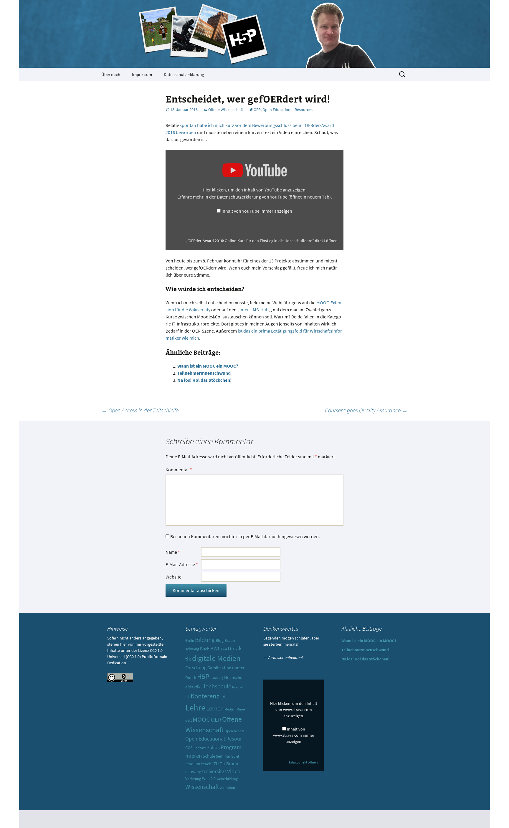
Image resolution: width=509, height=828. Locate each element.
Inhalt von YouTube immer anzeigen (257, 211)
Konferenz (205, 696)
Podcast (200, 748)
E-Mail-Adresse (182, 564)
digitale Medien (216, 658)
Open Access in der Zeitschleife (140, 410)
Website (173, 577)
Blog (220, 640)
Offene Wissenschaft (225, 109)
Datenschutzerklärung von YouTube (274, 197)
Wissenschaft (202, 787)
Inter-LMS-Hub (254, 310)
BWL (215, 648)
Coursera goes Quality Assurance (366, 410)
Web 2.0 (209, 778)
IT (187, 696)
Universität (214, 771)
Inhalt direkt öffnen (303, 762)
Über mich (110, 74)
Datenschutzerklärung (184, 74)
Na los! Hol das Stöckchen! (204, 380)
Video (233, 771)
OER (257, 109)
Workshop (227, 788)
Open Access (234, 730)
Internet (237, 687)
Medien (230, 709)
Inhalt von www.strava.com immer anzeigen (293, 735)
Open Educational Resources (287, 109)
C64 (224, 649)
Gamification (219, 667)
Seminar (223, 756)
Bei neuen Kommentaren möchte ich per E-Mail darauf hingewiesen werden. (245, 536)
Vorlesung (193, 778)
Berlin (189, 641)
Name (173, 552)
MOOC (201, 719)
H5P (203, 676)
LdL (224, 696)
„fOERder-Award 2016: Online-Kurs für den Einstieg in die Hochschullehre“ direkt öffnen (262, 240)
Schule (209, 756)
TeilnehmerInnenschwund (204, 373)
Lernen (215, 708)
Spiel (235, 756)
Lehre (195, 707)
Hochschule (216, 686)
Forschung (195, 667)
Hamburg (216, 678)
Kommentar (179, 469)
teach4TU (210, 763)
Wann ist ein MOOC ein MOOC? (207, 366)
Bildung (205, 640)
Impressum (142, 74)
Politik (213, 747)
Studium (192, 763)
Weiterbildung (227, 779)
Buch (204, 649)
